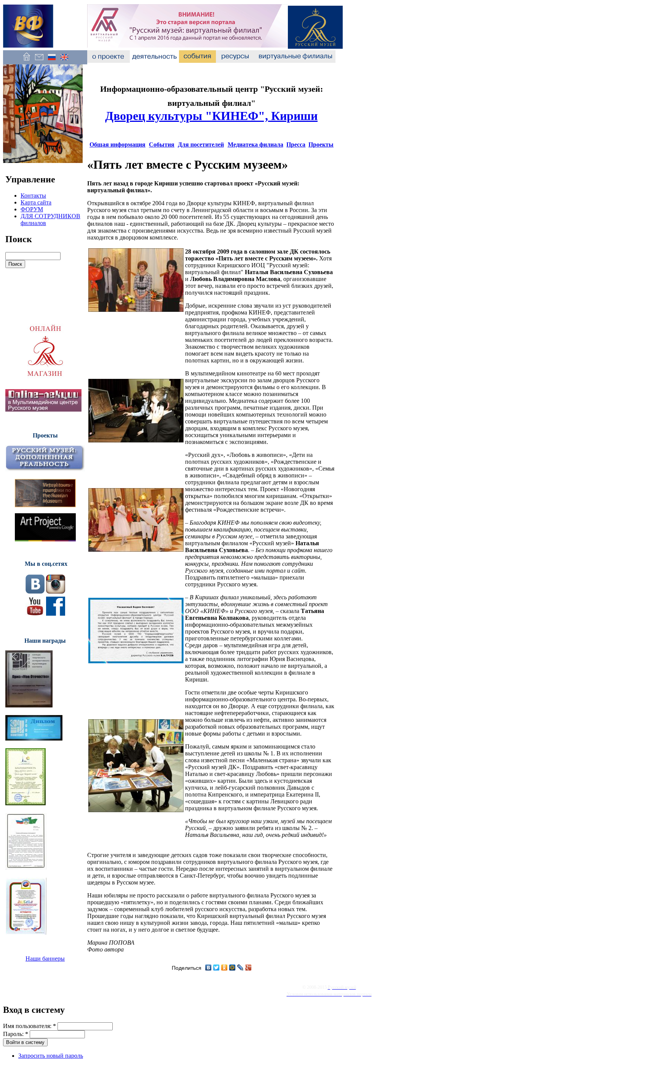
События (161, 144)
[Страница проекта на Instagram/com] (55, 591)
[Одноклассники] (224, 967)
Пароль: (15, 1034)
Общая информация (117, 144)
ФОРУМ (32, 209)
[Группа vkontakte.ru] (35, 591)
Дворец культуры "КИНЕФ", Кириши (211, 116)
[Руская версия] (51, 60)
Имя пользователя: (29, 1026)
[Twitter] (216, 967)
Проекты (321, 144)
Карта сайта (36, 202)
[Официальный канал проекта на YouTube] (35, 613)
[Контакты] (39, 60)
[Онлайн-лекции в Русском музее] (43, 409)
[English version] (64, 60)
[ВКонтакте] (208, 967)
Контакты (33, 195)
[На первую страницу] (26, 60)
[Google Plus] (248, 967)
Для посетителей (201, 144)
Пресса (295, 144)
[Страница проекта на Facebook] (55, 613)
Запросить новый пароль (50, 1055)
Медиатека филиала (255, 144)
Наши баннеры (45, 958)
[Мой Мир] (232, 967)
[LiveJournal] (240, 967)
